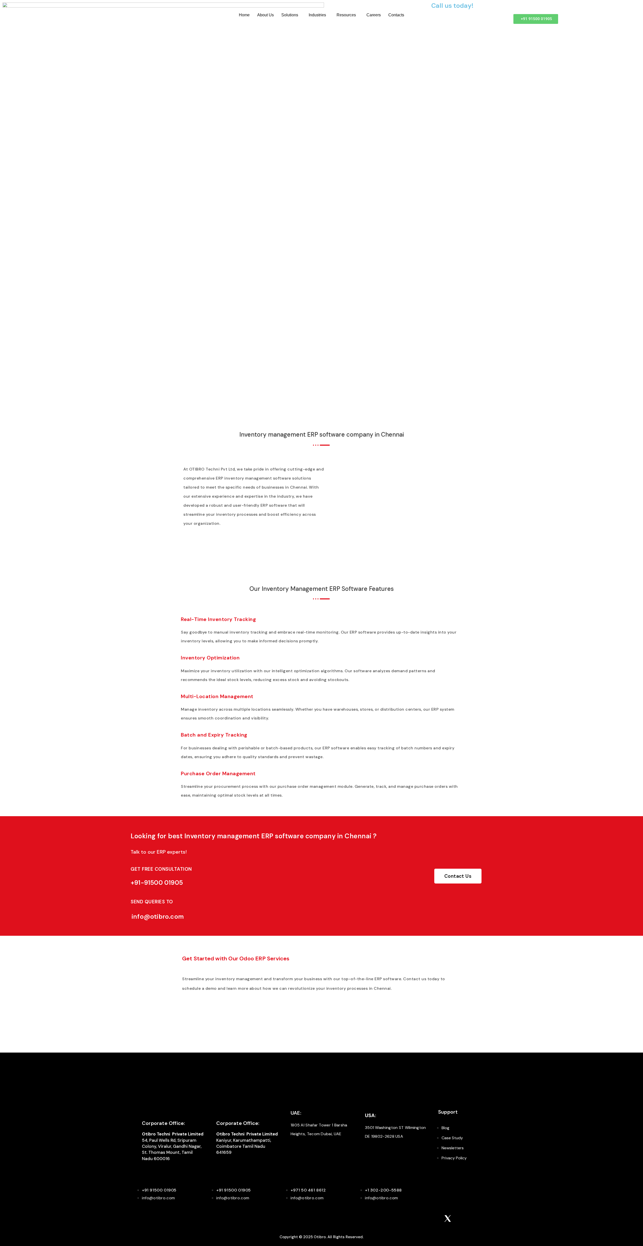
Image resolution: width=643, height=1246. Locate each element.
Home (244, 15)
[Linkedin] (407, 1218)
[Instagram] (393, 1218)
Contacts (396, 15)
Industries (317, 15)
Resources (346, 15)
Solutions (289, 15)
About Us (265, 15)
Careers (373, 15)
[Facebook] (434, 1218)
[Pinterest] (420, 1218)
